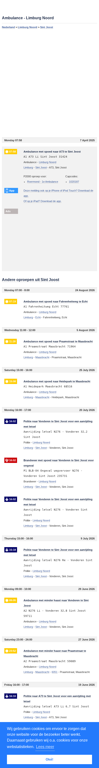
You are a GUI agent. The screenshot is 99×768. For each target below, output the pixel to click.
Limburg (28, 167)
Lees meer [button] (45, 747)
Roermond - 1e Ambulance (42, 181)
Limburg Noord (27, 27)
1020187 (74, 181)
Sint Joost (46, 27)
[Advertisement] (49, 83)
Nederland (8, 27)
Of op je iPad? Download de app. (43, 201)
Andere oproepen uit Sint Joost (30, 280)
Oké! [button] (49, 759)
